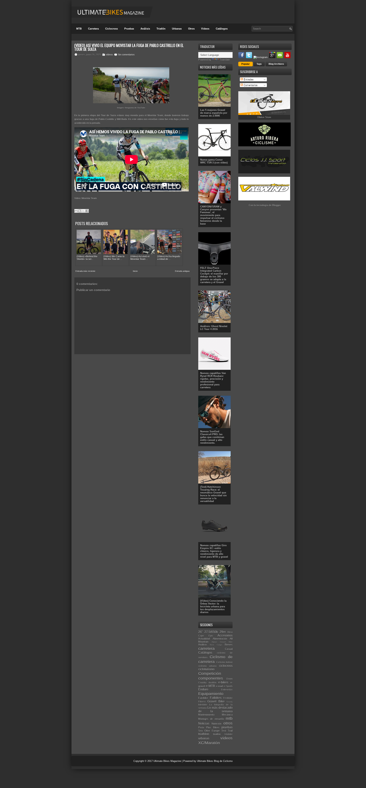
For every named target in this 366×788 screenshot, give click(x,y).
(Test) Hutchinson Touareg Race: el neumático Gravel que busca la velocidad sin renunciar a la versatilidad (213, 494)
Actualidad (204, 638)
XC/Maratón (209, 743)
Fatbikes (216, 697)
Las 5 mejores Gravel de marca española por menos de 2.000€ (213, 113)
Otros (191, 28)
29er (223, 631)
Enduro (203, 689)
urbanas (203, 738)
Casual (229, 649)
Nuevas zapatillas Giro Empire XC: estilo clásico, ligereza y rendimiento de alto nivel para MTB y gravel (214, 551)
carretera (206, 648)
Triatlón (161, 28)
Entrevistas (227, 689)
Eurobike (203, 698)
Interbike (202, 704)
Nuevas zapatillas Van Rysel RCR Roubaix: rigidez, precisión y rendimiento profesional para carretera (213, 380)
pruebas (227, 727)
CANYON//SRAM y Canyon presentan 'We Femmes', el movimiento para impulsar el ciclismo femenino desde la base (213, 215)
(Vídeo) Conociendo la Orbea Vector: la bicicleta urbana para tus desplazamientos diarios (213, 606)
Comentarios (250, 85)
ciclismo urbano (207, 666)
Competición (209, 673)
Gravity (229, 702)
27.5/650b (211, 631)
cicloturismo (206, 669)
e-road (219, 686)
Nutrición (216, 723)
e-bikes (223, 682)
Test (223, 730)
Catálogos (222, 28)
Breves (229, 644)
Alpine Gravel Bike (222, 642)
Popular (245, 64)
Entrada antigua (182, 271)
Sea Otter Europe (209, 730)
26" (200, 631)
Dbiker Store (264, 117)
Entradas (248, 79)
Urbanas (177, 28)
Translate (225, 59)
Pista (201, 727)
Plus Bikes (212, 727)
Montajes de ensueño (211, 719)
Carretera (93, 28)
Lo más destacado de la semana (215, 709)
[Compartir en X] (83, 211)
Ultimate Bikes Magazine (167, 761)
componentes (210, 678)
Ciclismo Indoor (224, 662)
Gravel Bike (215, 701)
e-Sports (228, 686)
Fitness (202, 701)
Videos (205, 28)
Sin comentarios (126, 54)
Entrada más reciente (85, 271)
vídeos (109, 54)
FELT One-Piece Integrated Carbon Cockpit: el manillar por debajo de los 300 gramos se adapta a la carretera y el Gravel (214, 275)
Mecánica (227, 714)
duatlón (212, 682)
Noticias (203, 723)
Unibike (229, 734)
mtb (229, 718)
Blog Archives (276, 64)
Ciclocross (111, 28)
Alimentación (220, 638)
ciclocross (226, 665)
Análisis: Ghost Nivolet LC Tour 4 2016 (213, 328)
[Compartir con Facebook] (87, 211)
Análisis (145, 28)
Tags (259, 64)
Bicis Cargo (216, 645)
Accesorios (225, 635)
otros (228, 723)
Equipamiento (210, 693)
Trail (230, 730)
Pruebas (129, 28)
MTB (79, 28)
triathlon (203, 734)
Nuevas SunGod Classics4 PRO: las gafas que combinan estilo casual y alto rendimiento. (212, 437)
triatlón (217, 734)
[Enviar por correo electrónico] (76, 211)
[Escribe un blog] (80, 211)
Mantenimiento (206, 714)
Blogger (276, 205)
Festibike (228, 698)
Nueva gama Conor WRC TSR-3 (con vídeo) (214, 161)
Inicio (135, 271)
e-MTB (210, 686)
